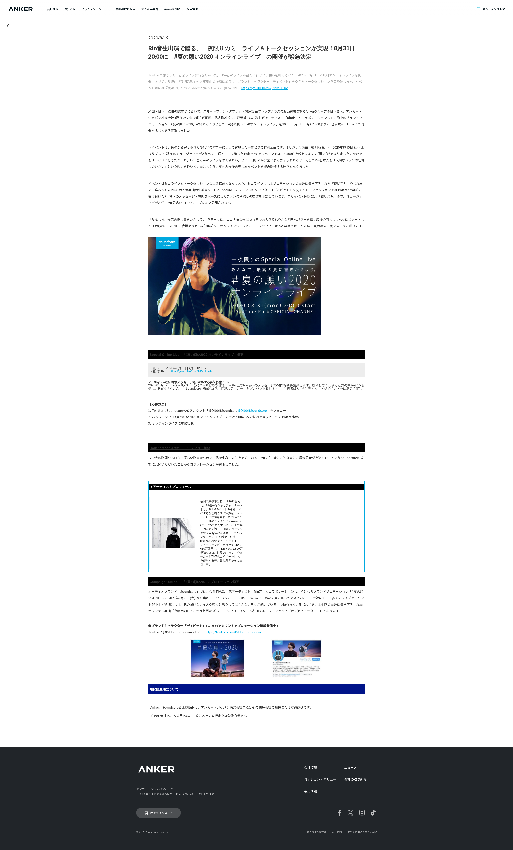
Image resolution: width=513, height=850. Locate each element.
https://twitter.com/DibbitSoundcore (233, 632)
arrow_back (8, 25)
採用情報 (310, 791)
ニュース (350, 767)
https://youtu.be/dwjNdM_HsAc (264, 87)
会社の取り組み (355, 779)
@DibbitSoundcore (252, 410)
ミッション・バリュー (320, 779)
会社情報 (310, 767)
